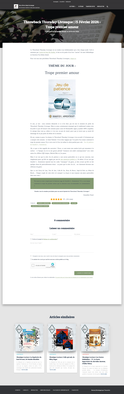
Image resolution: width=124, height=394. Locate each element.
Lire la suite (25, 369)
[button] (75, 6)
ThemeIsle (107, 390)
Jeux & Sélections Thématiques (60, 203)
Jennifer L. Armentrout (44, 203)
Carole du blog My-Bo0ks (47, 52)
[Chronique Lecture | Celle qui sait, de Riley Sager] (62, 337)
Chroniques (19, 354)
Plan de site (75, 390)
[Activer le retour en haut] (121, 391)
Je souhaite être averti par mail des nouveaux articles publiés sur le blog (49, 259)
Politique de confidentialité (50, 239)
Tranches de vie (90, 6)
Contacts (25, 390)
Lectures (72, 6)
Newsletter (100, 6)
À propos (17, 390)
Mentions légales (45, 390)
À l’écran (80, 6)
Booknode (68, 1)
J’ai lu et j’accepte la (45, 239)
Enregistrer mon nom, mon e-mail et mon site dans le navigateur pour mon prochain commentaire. (56, 256)
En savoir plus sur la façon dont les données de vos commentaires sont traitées (74, 277)
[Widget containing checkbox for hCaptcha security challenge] (43, 265)
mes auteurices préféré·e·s (68, 159)
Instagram (55, 1)
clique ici (73, 58)
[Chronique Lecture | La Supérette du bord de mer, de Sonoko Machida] (29, 337)
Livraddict (62, 1)
